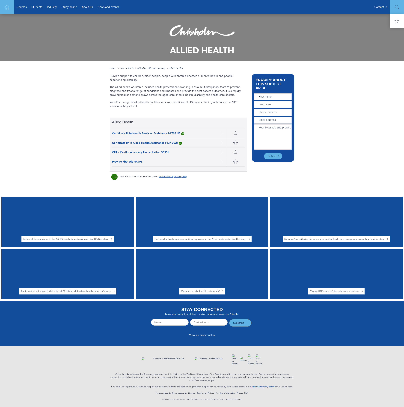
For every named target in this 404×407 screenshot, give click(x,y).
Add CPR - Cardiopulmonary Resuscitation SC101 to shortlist (235, 152)
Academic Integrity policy (262, 386)
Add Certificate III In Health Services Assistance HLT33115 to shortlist (235, 133)
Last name (265, 104)
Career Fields (127, 68)
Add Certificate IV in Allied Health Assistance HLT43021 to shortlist (235, 143)
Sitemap (191, 393)
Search (397, 7)
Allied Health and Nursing (151, 68)
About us (87, 7)
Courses (22, 7)
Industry (52, 7)
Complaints (201, 393)
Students (36, 7)
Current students (179, 393)
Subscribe (238, 323)
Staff (246, 393)
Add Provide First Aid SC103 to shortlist (235, 161)
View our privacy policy (202, 335)
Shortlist (397, 21)
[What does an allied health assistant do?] (202, 274)
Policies (211, 393)
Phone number (268, 112)
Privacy (240, 393)
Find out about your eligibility (173, 176)
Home (7, 7)
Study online (69, 7)
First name (265, 97)
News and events (108, 7)
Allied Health (176, 68)
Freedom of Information (225, 393)
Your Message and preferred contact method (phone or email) (275, 127)
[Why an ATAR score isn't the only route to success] (336, 274)
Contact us (380, 7)
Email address (267, 120)
